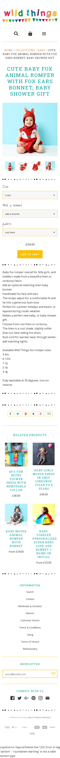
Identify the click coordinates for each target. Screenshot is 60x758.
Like (10, 413)
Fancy (33, 413)
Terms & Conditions (30, 627)
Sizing (30, 634)
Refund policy (30, 648)
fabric (6, 224)
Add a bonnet (12, 205)
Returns (30, 613)
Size (5, 187)
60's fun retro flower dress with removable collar (16, 481)
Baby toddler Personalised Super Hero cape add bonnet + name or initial (44, 544)
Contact (30, 599)
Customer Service (30, 620)
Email (49, 413)
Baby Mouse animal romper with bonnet (16, 538)
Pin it (26, 413)
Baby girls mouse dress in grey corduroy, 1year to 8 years (44, 479)
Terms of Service (30, 641)
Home (8, 50)
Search (30, 591)
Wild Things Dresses (39, 717)
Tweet (18, 413)
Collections (25, 50)
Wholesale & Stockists (30, 606)
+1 (41, 413)
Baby (42, 50)
